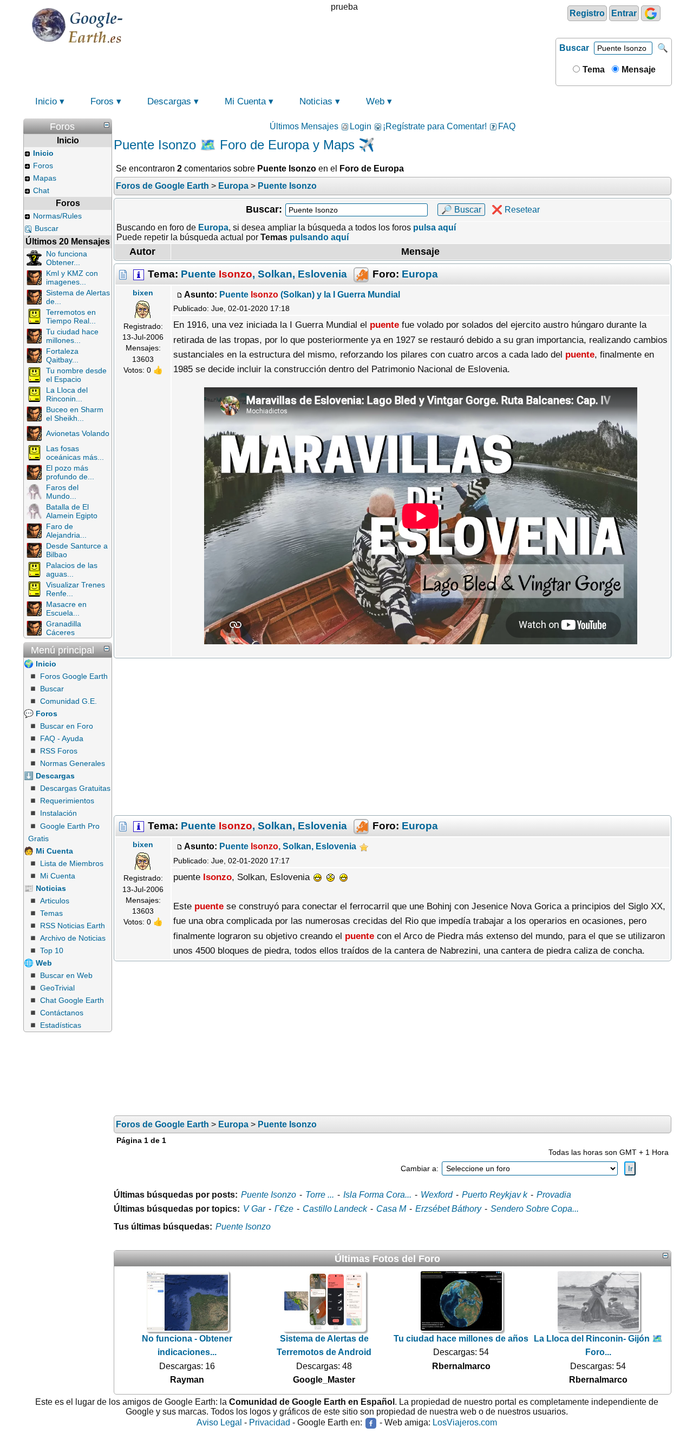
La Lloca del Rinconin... (67, 394)
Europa (420, 274)
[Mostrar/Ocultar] (106, 125)
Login (360, 126)
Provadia (554, 1194)
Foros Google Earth (74, 676)
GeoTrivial (57, 987)
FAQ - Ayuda (61, 738)
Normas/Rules (57, 216)
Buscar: (264, 209)
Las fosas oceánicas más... (75, 452)
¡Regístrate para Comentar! (435, 126)
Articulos (54, 900)
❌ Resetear (516, 209)
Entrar (624, 13)
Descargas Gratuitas (75, 788)
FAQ (506, 126)
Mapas (44, 178)
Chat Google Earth (72, 1000)
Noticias (315, 101)
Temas (51, 913)
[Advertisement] (392, 737)
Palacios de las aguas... (71, 569)
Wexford (437, 1194)
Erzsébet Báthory (448, 1208)
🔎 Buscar (461, 209)
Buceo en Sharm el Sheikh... (74, 413)
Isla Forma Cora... (377, 1194)
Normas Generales (72, 763)
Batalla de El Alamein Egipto (71, 511)
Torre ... (319, 1194)
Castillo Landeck (335, 1208)
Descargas (169, 101)
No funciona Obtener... (66, 258)
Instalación (58, 813)
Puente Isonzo (268, 1194)
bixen (143, 292)
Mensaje (637, 69)
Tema (592, 69)
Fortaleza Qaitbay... (62, 355)
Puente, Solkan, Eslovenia (264, 274)
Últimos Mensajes (304, 126)
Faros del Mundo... (62, 491)
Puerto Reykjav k (494, 1194)
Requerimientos (67, 800)
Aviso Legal (219, 1422)
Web (375, 101)
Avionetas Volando (77, 433)
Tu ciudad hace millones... (72, 336)
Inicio (46, 101)
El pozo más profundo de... (70, 472)
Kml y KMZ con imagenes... (72, 277)
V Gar (254, 1208)
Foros (102, 101)
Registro (587, 13)
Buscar (574, 47)
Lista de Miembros (71, 863)
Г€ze (283, 1208)
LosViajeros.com (465, 1422)
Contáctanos (61, 1012)
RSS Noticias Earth (72, 925)
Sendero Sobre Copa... (535, 1208)
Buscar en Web (66, 975)
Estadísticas (60, 1025)
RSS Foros (58, 751)
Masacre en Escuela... (66, 608)
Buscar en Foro (66, 726)
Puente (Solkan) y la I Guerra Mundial (309, 294)
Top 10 (51, 950)
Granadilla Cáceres (63, 628)
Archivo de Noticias (73, 938)
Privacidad (269, 1422)
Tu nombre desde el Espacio (76, 375)
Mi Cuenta (245, 101)
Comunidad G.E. (68, 701)
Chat (41, 190)
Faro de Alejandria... (66, 530)
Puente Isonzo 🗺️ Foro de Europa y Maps (234, 144)
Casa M (391, 1208)
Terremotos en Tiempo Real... (71, 316)
